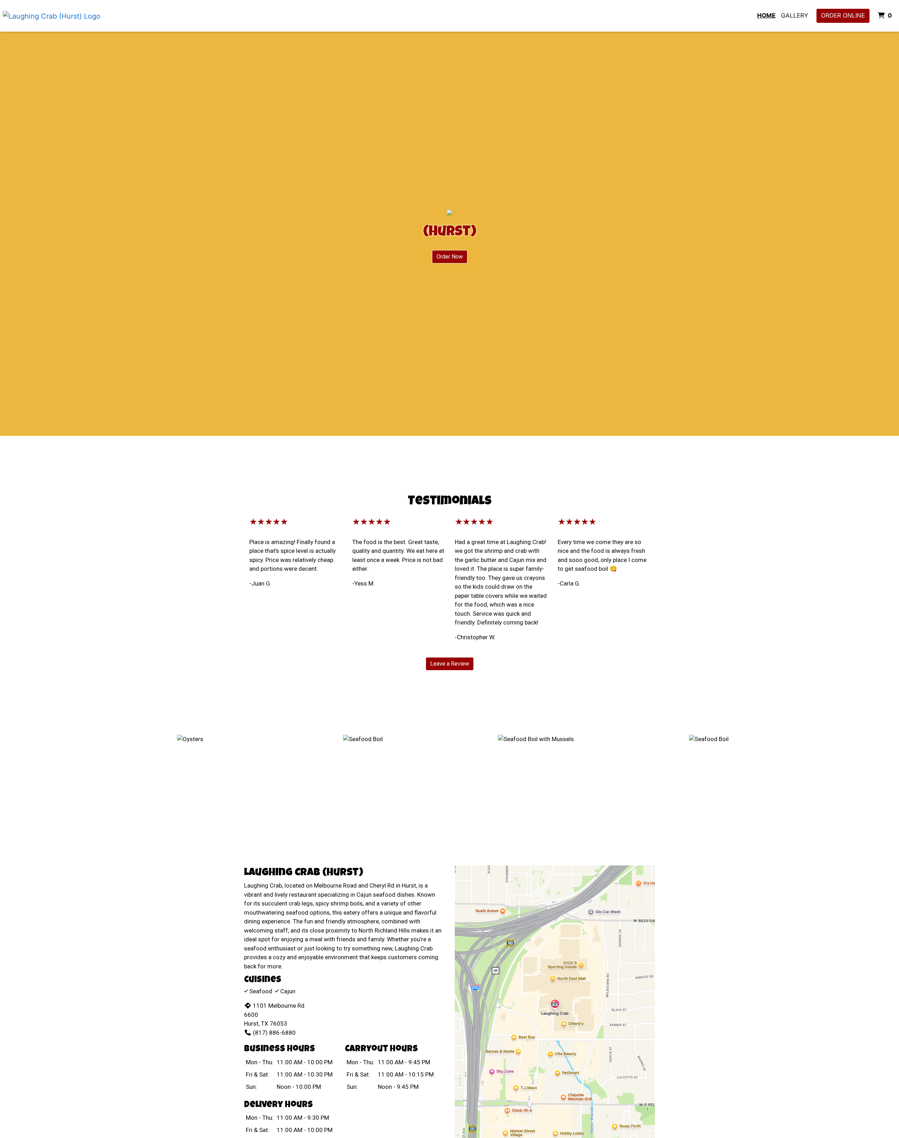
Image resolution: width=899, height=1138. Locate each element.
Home (766, 15)
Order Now (450, 256)
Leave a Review (449, 663)
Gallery (794, 15)
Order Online (843, 15)
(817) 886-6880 (274, 1032)
